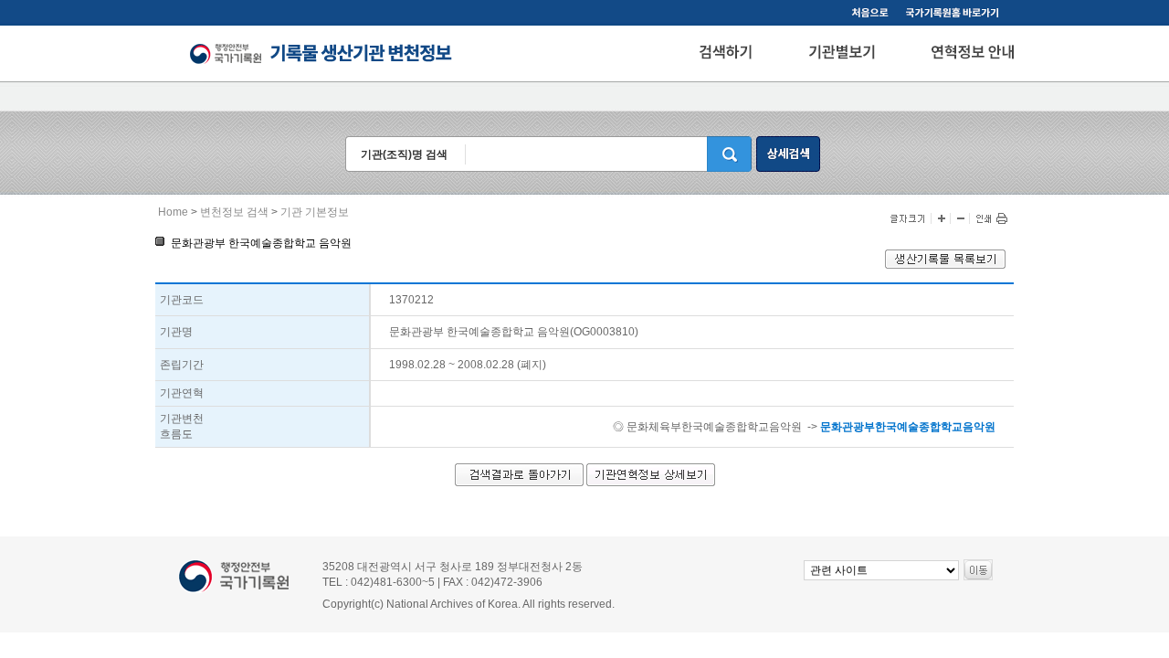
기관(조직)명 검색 (404, 154)
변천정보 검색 (234, 212)
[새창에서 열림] (945, 265)
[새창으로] (955, 14)
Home (173, 212)
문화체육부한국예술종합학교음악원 (714, 426)
